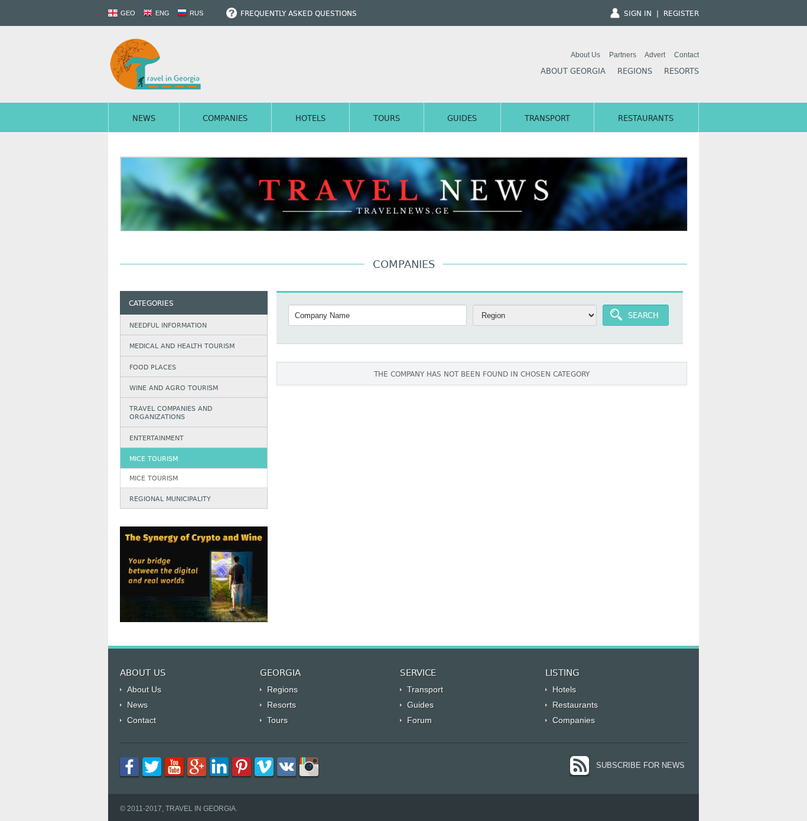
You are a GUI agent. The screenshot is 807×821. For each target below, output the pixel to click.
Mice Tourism (153, 479)
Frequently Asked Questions (297, 14)
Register (681, 14)
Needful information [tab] (168, 326)
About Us (585, 55)
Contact (686, 55)
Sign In (638, 14)
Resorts (681, 72)
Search (643, 316)
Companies (225, 119)
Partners (622, 55)
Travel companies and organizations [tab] (170, 413)
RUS (195, 13)
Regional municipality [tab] (170, 500)
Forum (419, 720)
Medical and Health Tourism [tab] (182, 347)
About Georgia (573, 72)
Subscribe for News (640, 765)
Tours (386, 119)
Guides (462, 119)
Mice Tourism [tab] (153, 459)
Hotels (310, 119)
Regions (634, 72)
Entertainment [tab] (156, 439)
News (143, 119)
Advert (655, 55)
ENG (162, 13)
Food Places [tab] (152, 368)
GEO (127, 13)
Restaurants (645, 119)
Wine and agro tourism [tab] (173, 389)
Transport (547, 119)
